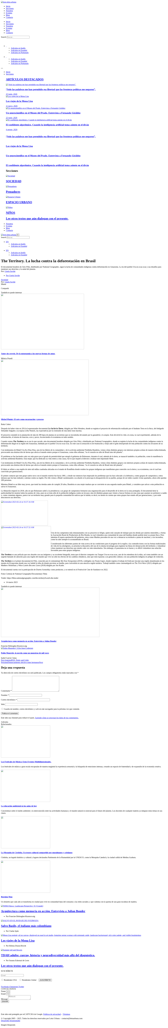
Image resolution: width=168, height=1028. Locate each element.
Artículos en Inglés (18, 48)
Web (3, 704)
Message (4, 999)
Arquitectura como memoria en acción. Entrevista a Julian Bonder (43, 911)
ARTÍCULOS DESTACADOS (25, 79)
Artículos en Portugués (20, 53)
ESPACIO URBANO (19, 202)
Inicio (8, 6)
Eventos (9, 13)
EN (7, 242)
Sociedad (4, 280)
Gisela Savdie (10, 271)
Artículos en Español (19, 50)
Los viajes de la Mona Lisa (19, 101)
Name (3, 991)
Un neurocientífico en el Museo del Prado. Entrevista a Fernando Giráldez (43, 113)
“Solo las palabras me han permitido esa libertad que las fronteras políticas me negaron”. (51, 89)
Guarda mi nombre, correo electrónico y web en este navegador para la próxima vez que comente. (42, 709)
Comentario (6, 691)
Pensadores (13, 191)
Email (3, 994)
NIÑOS (10, 212)
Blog (8, 15)
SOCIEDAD (13, 181)
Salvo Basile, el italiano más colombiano (26, 925)
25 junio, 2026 (11, 94)
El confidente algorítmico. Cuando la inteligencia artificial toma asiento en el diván (47, 124)
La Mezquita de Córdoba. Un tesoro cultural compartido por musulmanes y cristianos (36, 853)
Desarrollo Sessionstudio (10, 1021)
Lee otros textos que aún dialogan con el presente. (37, 218)
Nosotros (9, 11)
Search (3, 37)
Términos (66, 1014)
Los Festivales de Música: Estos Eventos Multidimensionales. (26, 762)
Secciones (10, 8)
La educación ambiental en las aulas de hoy (19, 806)
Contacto (9, 17)
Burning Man (6, 897)
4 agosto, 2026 (11, 130)
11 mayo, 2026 (11, 106)
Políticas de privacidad (52, 1014)
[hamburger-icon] (2, 68)
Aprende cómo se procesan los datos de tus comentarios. (57, 718)
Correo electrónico (9, 700)
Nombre (5, 695)
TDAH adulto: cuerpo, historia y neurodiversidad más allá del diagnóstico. (48, 955)
